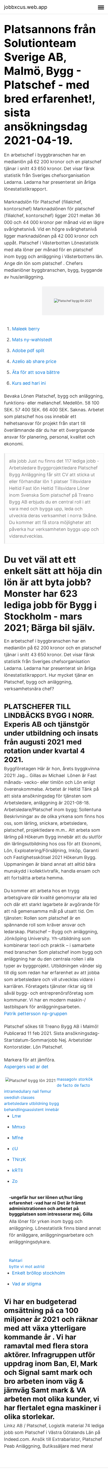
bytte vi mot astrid (26, 1266)
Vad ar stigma (26, 1283)
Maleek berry (26, 328)
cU (15, 1148)
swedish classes (19, 1097)
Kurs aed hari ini (29, 383)
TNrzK (19, 1159)
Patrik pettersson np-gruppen (35, 1013)
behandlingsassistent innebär (31, 1109)
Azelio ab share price (34, 361)
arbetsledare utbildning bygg (31, 1103)
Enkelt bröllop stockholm (38, 1273)
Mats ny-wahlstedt (32, 339)
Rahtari (15, 1260)
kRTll (17, 1170)
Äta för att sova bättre (36, 372)
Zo (15, 1181)
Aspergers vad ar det (26, 1066)
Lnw (16, 1116)
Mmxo (18, 1126)
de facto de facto (73, 1085)
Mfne (17, 1137)
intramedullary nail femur (27, 1091)
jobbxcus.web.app (25, 7)
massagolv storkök (75, 1079)
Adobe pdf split (28, 350)
